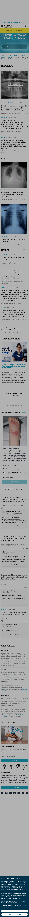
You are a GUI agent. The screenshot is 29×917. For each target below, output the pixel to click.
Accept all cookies (14, 911)
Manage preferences (6, 905)
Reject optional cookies (15, 914)
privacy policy (9, 901)
